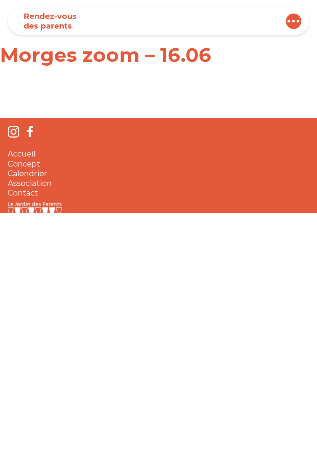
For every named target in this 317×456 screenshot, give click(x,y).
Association (30, 183)
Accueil (22, 153)
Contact (23, 192)
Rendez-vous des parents (50, 21)
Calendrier (27, 173)
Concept (24, 163)
